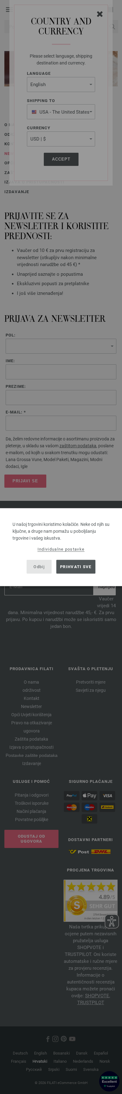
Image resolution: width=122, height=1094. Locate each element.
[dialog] (61, 547)
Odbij (39, 566)
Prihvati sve (76, 566)
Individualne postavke (61, 549)
